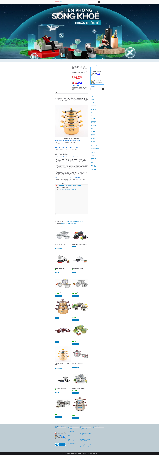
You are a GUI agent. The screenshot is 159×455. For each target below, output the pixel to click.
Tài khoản (69, 444)
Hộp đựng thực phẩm (94, 161)
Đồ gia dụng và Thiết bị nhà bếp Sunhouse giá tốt (72, 437)
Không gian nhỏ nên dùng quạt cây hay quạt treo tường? (85, 442)
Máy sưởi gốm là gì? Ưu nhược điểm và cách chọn (85, 434)
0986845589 (64, 189)
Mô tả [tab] (57, 92)
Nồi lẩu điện (93, 128)
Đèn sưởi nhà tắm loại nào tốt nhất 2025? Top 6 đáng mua (85, 440)
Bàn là (92, 96)
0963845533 (80, 82)
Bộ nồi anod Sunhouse (63, 219)
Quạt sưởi (92, 137)
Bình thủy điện (93, 102)
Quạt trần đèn (93, 141)
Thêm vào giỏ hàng (59, 248)
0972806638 (79, 83)
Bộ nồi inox (92, 153)
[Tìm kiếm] (99, 2)
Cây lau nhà (93, 156)
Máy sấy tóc (93, 115)
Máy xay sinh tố (93, 121)
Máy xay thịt (93, 122)
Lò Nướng (92, 106)
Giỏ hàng (69, 439)
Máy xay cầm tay (93, 119)
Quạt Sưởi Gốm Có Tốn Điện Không (85, 446)
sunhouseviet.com (63, 431)
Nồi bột (92, 162)
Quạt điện (92, 132)
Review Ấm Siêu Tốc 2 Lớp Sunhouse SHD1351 (85, 429)
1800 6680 (100, 75)
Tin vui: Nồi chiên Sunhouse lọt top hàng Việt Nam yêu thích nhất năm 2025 (85, 437)
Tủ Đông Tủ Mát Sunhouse (95, 148)
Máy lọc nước (93, 112)
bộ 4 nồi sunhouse (67, 221)
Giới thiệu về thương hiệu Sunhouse (72, 440)
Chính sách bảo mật (70, 428)
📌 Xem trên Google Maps (60, 191)
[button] (74, 2)
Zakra (92, 453)
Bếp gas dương (93, 169)
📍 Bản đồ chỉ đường (75, 85)
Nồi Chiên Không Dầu (94, 125)
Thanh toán (69, 446)
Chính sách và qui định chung (72, 432)
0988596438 (69, 189)
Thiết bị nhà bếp (92, 165)
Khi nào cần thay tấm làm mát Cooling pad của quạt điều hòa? (85, 445)
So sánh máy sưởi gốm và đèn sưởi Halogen (85, 431)
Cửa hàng (69, 435)
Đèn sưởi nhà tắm (93, 105)
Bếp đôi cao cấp (93, 166)
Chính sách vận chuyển (71, 434)
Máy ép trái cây (93, 109)
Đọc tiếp (74, 246)
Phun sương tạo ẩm (94, 129)
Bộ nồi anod (82, 87)
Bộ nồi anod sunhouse (80, 88)
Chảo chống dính (93, 158)
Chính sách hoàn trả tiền (71, 431)
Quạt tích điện (93, 138)
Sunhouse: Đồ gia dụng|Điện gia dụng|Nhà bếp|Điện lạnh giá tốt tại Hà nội (77, 453)
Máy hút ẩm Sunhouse (94, 145)
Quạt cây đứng (93, 131)
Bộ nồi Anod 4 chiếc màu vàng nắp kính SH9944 (69, 223)
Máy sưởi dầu (93, 116)
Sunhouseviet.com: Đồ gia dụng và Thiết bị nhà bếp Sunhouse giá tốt (69, 185)
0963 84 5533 (98, 73)
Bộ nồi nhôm (93, 155)
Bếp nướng (92, 99)
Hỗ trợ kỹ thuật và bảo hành (71, 443)
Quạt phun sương (93, 135)
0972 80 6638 (98, 74)
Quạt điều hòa (93, 134)
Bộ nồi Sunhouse (80, 221)
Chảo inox (92, 159)
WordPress (95, 453)
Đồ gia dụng (92, 149)
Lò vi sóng (92, 108)
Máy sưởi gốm (93, 118)
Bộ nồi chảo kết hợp (94, 152)
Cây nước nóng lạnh (94, 103)
